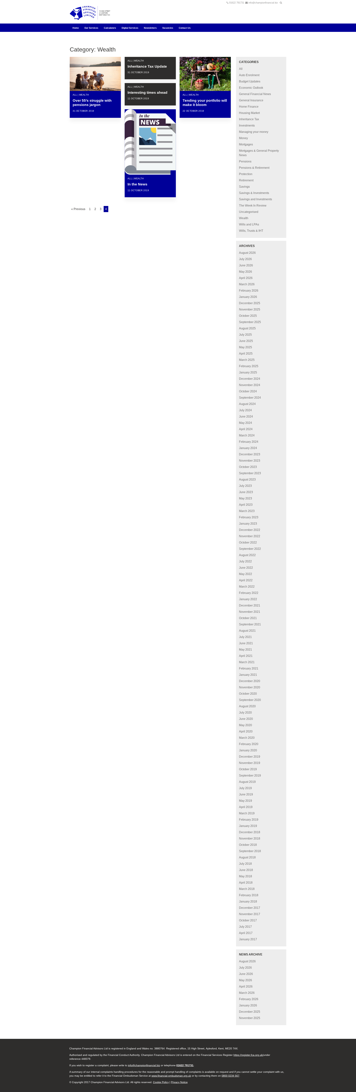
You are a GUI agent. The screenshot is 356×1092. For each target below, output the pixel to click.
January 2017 (248, 939)
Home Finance (248, 106)
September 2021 (250, 624)
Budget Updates (249, 81)
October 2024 (248, 391)
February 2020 (248, 744)
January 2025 (248, 372)
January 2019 (248, 825)
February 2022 (248, 592)
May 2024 (245, 422)
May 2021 (245, 649)
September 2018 (250, 851)
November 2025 (249, 309)
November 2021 (249, 611)
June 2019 (246, 794)
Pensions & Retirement (254, 167)
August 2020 (247, 706)
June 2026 (246, 265)
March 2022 (247, 586)
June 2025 (246, 341)
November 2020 (249, 687)
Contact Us (185, 28)
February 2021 (248, 668)
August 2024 (247, 403)
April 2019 (246, 807)
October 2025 (248, 315)
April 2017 (246, 933)
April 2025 (246, 353)
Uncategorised (248, 211)
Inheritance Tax (249, 119)
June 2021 (246, 643)
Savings (244, 186)
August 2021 (247, 630)
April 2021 (246, 655)
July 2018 (245, 863)
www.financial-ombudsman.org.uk (171, 1075)
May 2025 (245, 347)
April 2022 (246, 580)
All (241, 68)
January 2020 (248, 750)
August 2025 (247, 328)
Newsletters (150, 28)
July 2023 (245, 485)
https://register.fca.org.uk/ (248, 1054)
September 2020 (250, 700)
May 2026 (245, 271)
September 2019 (250, 775)
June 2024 (246, 416)
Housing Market (249, 112)
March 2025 (247, 359)
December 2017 (249, 907)
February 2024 (248, 441)
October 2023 (248, 466)
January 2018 (248, 901)
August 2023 (247, 479)
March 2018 (247, 888)
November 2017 (249, 914)
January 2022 (248, 599)
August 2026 (247, 252)
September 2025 (250, 322)
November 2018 (249, 838)
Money (243, 138)
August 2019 (247, 781)
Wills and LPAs (249, 224)
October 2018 (248, 844)
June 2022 (246, 567)
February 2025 (248, 366)
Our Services (91, 28)
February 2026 (248, 290)
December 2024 (249, 378)
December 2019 (249, 756)
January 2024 (248, 448)
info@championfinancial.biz (263, 2)
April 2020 (246, 731)
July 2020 (245, 712)
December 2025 (249, 303)
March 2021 (247, 662)
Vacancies (167, 28)
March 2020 (247, 737)
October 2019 (248, 769)
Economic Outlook (251, 87)
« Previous (78, 209)
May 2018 (245, 876)
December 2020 (249, 681)
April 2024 (246, 429)
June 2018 (246, 870)
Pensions (245, 161)
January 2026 (248, 296)
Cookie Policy (161, 1082)
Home (75, 28)
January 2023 (248, 523)
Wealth (243, 218)
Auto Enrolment (249, 75)
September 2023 (250, 473)
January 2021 (248, 674)
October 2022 (248, 542)
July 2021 (245, 637)
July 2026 (245, 259)
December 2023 (249, 454)
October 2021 (248, 618)
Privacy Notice (179, 1082)
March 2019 (247, 813)
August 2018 (247, 857)
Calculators (110, 28)
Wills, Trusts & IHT (251, 230)
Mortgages (246, 144)
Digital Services (130, 28)
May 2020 (245, 725)
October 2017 (248, 920)
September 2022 (250, 548)
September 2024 (250, 397)
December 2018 (249, 832)
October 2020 (248, 693)
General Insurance (251, 100)
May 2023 (245, 498)
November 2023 (249, 460)
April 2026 (246, 278)
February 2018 (248, 895)
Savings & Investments (254, 193)
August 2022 (247, 555)
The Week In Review (252, 205)
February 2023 (248, 517)
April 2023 (246, 504)
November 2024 (249, 385)
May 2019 (245, 800)
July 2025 (245, 334)
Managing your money (253, 131)
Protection (245, 174)
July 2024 (245, 410)
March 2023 (247, 511)
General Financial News (255, 94)
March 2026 (247, 284)
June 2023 (246, 492)
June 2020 (246, 718)
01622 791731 (236, 2)
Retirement (246, 180)
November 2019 (249, 762)
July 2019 (245, 788)
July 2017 (245, 926)
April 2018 (246, 882)
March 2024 (247, 435)
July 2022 (245, 561)
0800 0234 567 (230, 1075)
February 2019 (248, 819)
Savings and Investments (255, 199)
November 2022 (249, 536)
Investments (247, 125)
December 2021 (249, 605)
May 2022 (245, 574)
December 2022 (249, 529)
